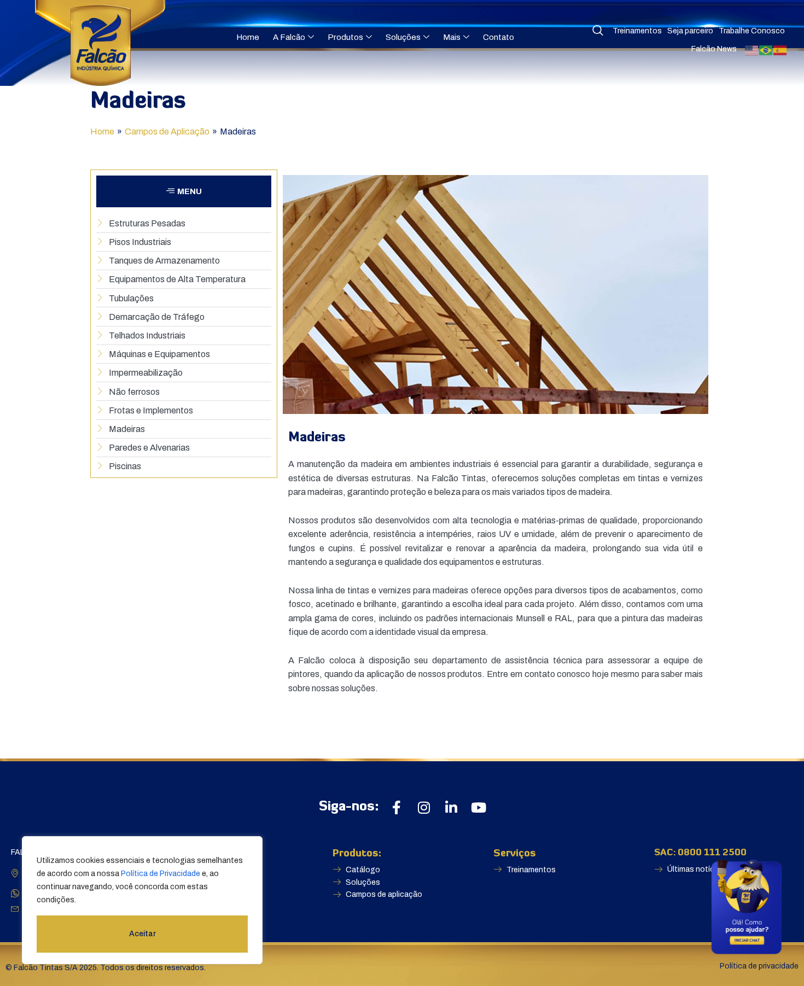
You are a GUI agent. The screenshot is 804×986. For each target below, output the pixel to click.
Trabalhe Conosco (752, 31)
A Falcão (289, 37)
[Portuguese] (766, 49)
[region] (142, 900)
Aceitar (142, 934)
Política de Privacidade (160, 874)
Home (247, 37)
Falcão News (714, 49)
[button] (183, 191)
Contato (498, 37)
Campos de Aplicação (167, 131)
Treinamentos (637, 31)
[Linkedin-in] (451, 807)
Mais (452, 37)
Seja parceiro (690, 31)
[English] (752, 49)
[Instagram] (423, 807)
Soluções (403, 37)
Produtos (345, 37)
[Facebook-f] (396, 807)
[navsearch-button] (598, 31)
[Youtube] (478, 807)
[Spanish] (780, 49)
